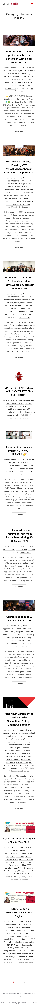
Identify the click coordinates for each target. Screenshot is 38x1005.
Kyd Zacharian (22, 1003)
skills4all (30, 76)
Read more (20, 130)
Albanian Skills (11, 68)
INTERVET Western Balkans (23, 862)
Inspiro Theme (14, 996)
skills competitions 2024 (21, 753)
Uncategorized (20, 409)
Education (30, 68)
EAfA (24, 629)
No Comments (24, 207)
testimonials (9, 82)
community (19, 930)
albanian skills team (26, 400)
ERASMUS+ (24, 71)
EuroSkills (12, 748)
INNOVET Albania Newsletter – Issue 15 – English (19, 912)
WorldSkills (17, 412)
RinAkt (8, 865)
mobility (23, 76)
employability (14, 71)
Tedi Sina (34, 1003)
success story (26, 759)
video (17, 960)
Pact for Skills (14, 635)
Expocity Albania (11, 859)
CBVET (22, 68)
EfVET (5, 71)
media (15, 192)
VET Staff (29, 82)
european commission (23, 306)
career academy (12, 850)
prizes (9, 753)
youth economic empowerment (18, 204)
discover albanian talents (24, 300)
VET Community (9, 549)
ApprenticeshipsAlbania (16, 181)
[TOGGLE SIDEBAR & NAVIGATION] (33, 4)
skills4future (11, 79)
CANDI (24, 924)
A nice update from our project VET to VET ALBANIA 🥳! (19, 451)
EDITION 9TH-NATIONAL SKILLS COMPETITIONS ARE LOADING (19, 391)
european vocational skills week (19, 745)
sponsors (20, 406)
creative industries (21, 733)
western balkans (26, 201)
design (15, 736)
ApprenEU (27, 178)
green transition (23, 748)
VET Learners (20, 82)
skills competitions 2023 (15, 403)
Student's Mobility (24, 79)
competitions (9, 300)
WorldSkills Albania (23, 314)
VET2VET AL (12, 85)
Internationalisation (11, 76)
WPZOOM (25, 996)
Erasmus (10, 187)
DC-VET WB (12, 933)
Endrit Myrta (12, 546)
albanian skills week (13, 924)
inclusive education (22, 74)
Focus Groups (20, 190)
